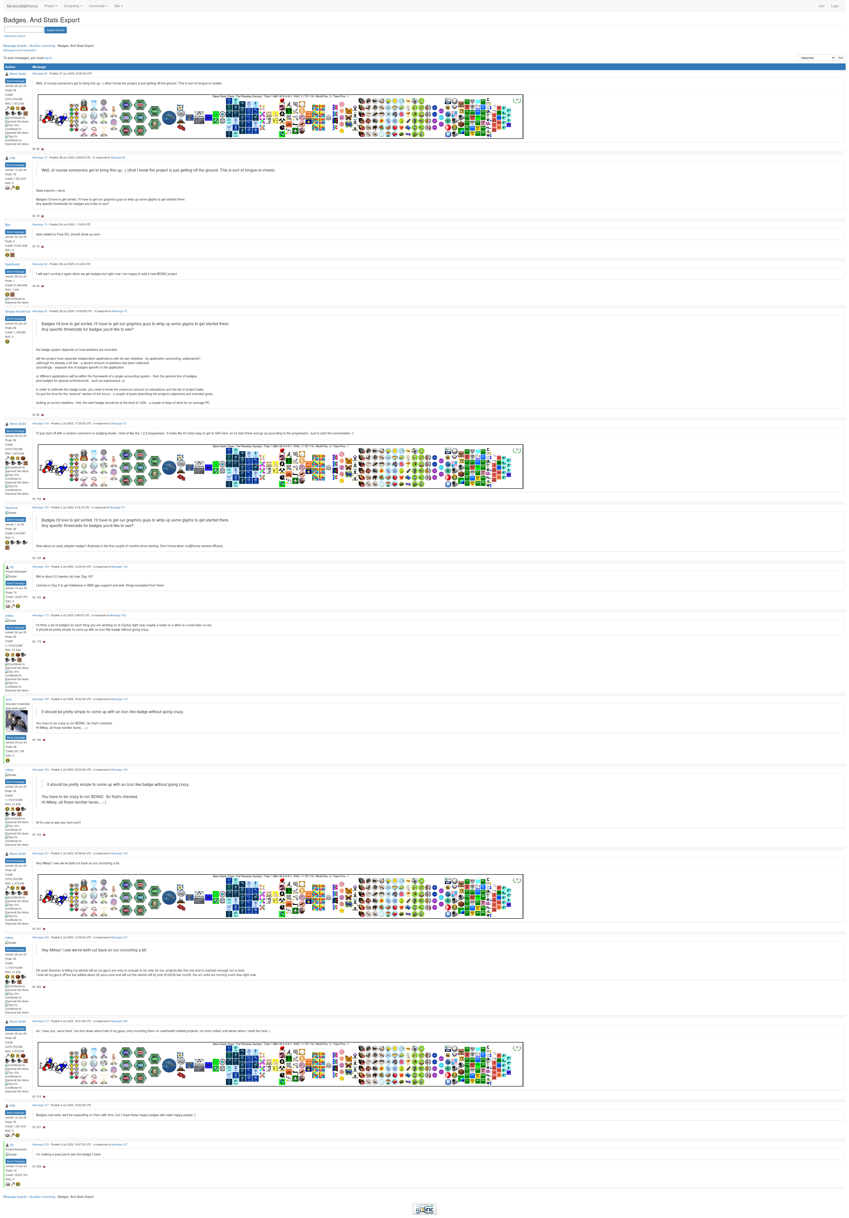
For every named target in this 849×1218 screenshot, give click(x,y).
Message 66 (40, 73)
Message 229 (41, 1144)
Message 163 (41, 566)
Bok (7, 224)
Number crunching (42, 45)
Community (97, 6)
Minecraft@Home (22, 6)
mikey (9, 615)
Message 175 (41, 615)
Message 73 (40, 224)
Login (835, 6)
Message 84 (40, 264)
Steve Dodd (18, 73)
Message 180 (41, 699)
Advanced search (14, 36)
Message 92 (40, 311)
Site (118, 6)
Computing (72, 6)
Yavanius (11, 507)
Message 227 (41, 1105)
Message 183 (41, 769)
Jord (9, 699)
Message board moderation (19, 50)
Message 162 (41, 507)
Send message (15, 81)
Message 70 (40, 157)
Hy (12, 567)
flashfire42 (12, 264)
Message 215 (41, 1021)
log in (48, 57)
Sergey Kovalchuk (17, 311)
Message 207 (41, 853)
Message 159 (41, 423)
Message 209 (41, 937)
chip (12, 157)
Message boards (15, 45)
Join (821, 6)
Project (49, 6)
